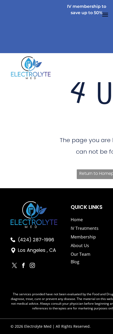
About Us (80, 245)
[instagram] (32, 266)
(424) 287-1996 (36, 239)
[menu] (105, 14)
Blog (75, 262)
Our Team (80, 254)
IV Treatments (85, 228)
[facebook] (23, 266)
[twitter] (14, 266)
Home (77, 219)
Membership (83, 237)
